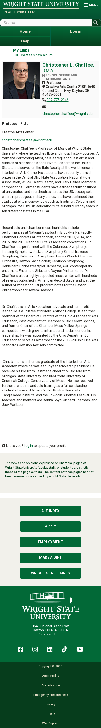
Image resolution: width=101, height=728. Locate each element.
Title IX (50, 713)
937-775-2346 (58, 100)
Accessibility (50, 676)
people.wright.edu (20, 11)
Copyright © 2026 (50, 666)
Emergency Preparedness (50, 695)
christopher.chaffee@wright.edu (67, 114)
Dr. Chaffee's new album (34, 55)
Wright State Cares (50, 573)
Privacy (50, 704)
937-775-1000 (50, 634)
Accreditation (50, 685)
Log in (28, 446)
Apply (50, 526)
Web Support (50, 723)
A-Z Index (50, 511)
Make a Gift (50, 557)
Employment (50, 542)
